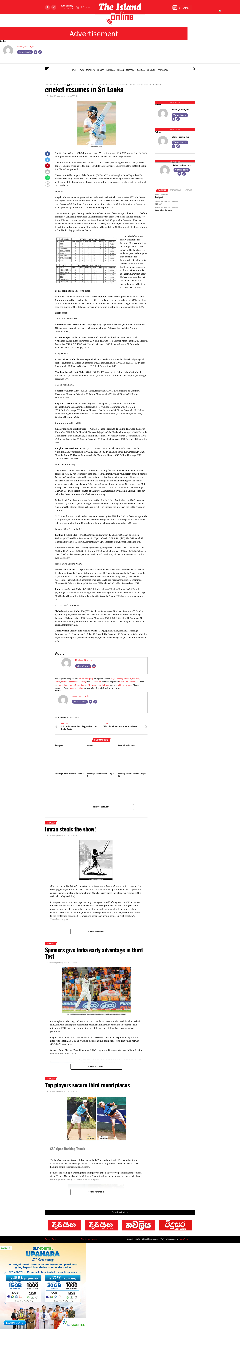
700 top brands (125, 685)
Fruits (63, 681)
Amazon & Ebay (76, 688)
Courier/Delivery (88, 685)
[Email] (35, 52)
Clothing (82, 681)
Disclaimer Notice (89, 1239)
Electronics (96, 681)
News (77, 685)
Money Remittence (65, 685)
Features (90, 70)
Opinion (120, 70)
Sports (100, 70)
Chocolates (73, 681)
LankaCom (183, 1239)
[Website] (40, 52)
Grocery (119, 678)
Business (110, 70)
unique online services (129, 681)
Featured (74, 718)
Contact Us (163, 70)
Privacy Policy (51, 1239)
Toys (113, 678)
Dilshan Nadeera (84, 659)
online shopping (85, 678)
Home (74, 70)
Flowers (127, 678)
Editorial (130, 70)
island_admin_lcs (26, 46)
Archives (151, 70)
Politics (141, 70)
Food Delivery (103, 685)
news (81, 70)
